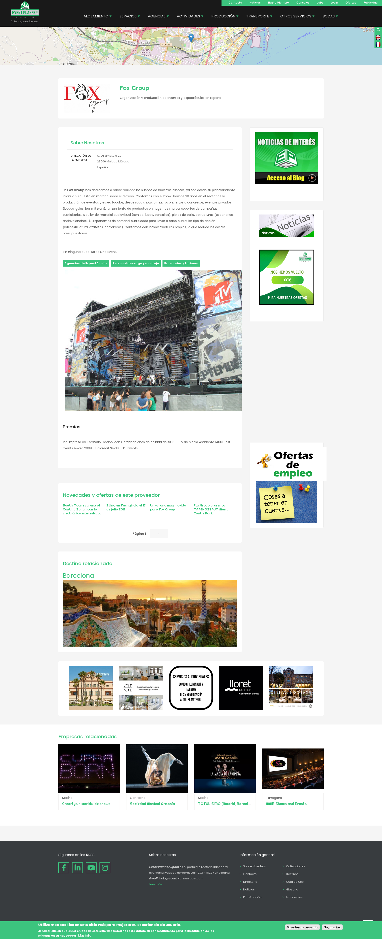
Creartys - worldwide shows (86, 804)
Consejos (302, 2)
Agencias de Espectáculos (86, 263)
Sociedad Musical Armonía (152, 804)
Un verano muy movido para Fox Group (168, 507)
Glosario (292, 889)
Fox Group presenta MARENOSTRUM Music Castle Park (211, 509)
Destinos (292, 874)
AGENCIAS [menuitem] (155, 17)
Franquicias (294, 897)
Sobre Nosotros (254, 866)
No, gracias (332, 927)
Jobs (320, 2)
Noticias (255, 2)
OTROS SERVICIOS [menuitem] (294, 17)
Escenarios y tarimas (181, 263)
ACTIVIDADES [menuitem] (187, 17)
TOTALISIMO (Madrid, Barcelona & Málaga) (235, 804)
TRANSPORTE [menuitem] (256, 17)
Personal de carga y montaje (136, 263)
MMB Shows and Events (286, 804)
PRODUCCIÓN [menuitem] (221, 17)
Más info (84, 935)
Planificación (252, 897)
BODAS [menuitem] (327, 17)
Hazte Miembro (278, 2)
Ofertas (351, 2)
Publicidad (371, 2)
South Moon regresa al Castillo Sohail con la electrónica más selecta (82, 509)
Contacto (235, 2)
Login (334, 2)
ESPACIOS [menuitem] (126, 17)
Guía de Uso (295, 882)
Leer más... (156, 884)
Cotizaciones (295, 866)
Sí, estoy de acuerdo (302, 927)
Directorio (250, 882)
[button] (191, 38)
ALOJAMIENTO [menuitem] (94, 17)
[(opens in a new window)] (91, 709)
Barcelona (78, 575)
